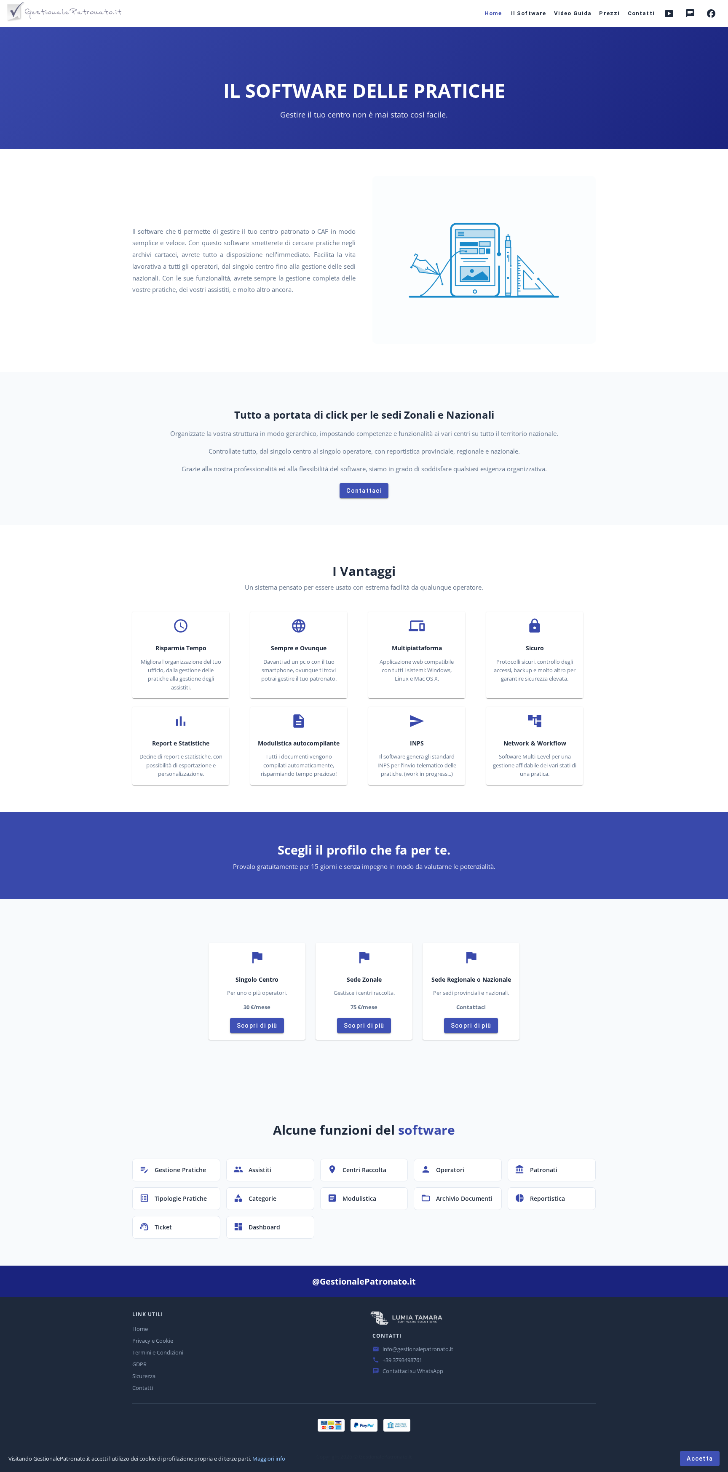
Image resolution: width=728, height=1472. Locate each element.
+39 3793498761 (402, 1360)
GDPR (139, 1364)
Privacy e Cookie (152, 1340)
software (426, 1129)
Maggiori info (268, 1458)
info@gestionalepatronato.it (418, 1349)
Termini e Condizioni (157, 1352)
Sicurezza (143, 1376)
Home (140, 1329)
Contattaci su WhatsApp (413, 1371)
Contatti (142, 1388)
